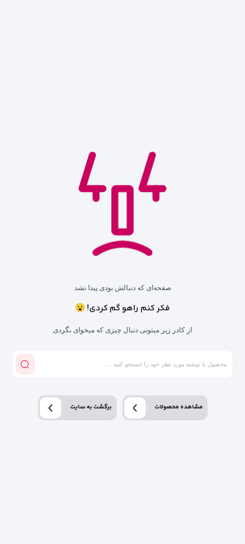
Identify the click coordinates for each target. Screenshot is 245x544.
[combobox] (132, 364)
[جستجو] (25, 364)
